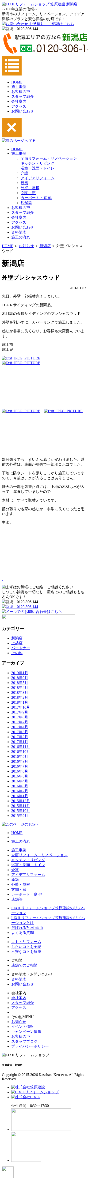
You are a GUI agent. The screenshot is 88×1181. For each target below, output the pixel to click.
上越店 (17, 643)
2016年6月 (19, 771)
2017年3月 (19, 732)
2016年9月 (19, 756)
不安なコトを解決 (26, 952)
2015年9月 (19, 816)
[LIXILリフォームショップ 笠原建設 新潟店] (39, 4)
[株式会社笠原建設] (28, 1087)
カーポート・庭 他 (36, 198)
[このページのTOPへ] (20, 824)
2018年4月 (19, 688)
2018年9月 (19, 678)
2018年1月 (19, 702)
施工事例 (18, 87)
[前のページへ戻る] (19, 141)
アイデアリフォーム (37, 178)
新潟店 (45, 246)
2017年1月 (19, 742)
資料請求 (18, 232)
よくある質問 (22, 933)
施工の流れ (20, 237)
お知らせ (26, 246)
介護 (24, 173)
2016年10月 (20, 752)
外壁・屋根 (30, 188)
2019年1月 (19, 673)
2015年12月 (20, 801)
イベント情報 (22, 1027)
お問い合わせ (22, 111)
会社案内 (18, 101)
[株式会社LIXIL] (25, 1097)
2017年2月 (19, 737)
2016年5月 (19, 776)
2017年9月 (19, 712)
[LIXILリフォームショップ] (35, 1092)
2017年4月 (19, 727)
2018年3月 (19, 692)
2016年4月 (19, 781)
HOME (17, 82)
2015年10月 (20, 811)
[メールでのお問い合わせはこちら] (32, 612)
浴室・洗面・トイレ (37, 168)
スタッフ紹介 (22, 96)
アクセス (18, 106)
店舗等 (26, 203)
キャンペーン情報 (26, 1032)
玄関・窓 (28, 193)
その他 (17, 653)
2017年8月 (19, 717)
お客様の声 (20, 92)
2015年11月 (20, 806)
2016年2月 (19, 791)
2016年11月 (20, 747)
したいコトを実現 (26, 947)
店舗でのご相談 (24, 965)
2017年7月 (19, 722)
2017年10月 (20, 707)
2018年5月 (19, 683)
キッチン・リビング (37, 163)
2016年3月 (19, 786)
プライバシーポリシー (30, 1046)
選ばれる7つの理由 (27, 928)
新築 (24, 183)
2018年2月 (19, 697)
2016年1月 (19, 796)
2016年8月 (19, 761)
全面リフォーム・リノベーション (49, 158)
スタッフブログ (24, 1041)
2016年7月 (19, 766)
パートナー (20, 648)
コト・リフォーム (26, 942)
